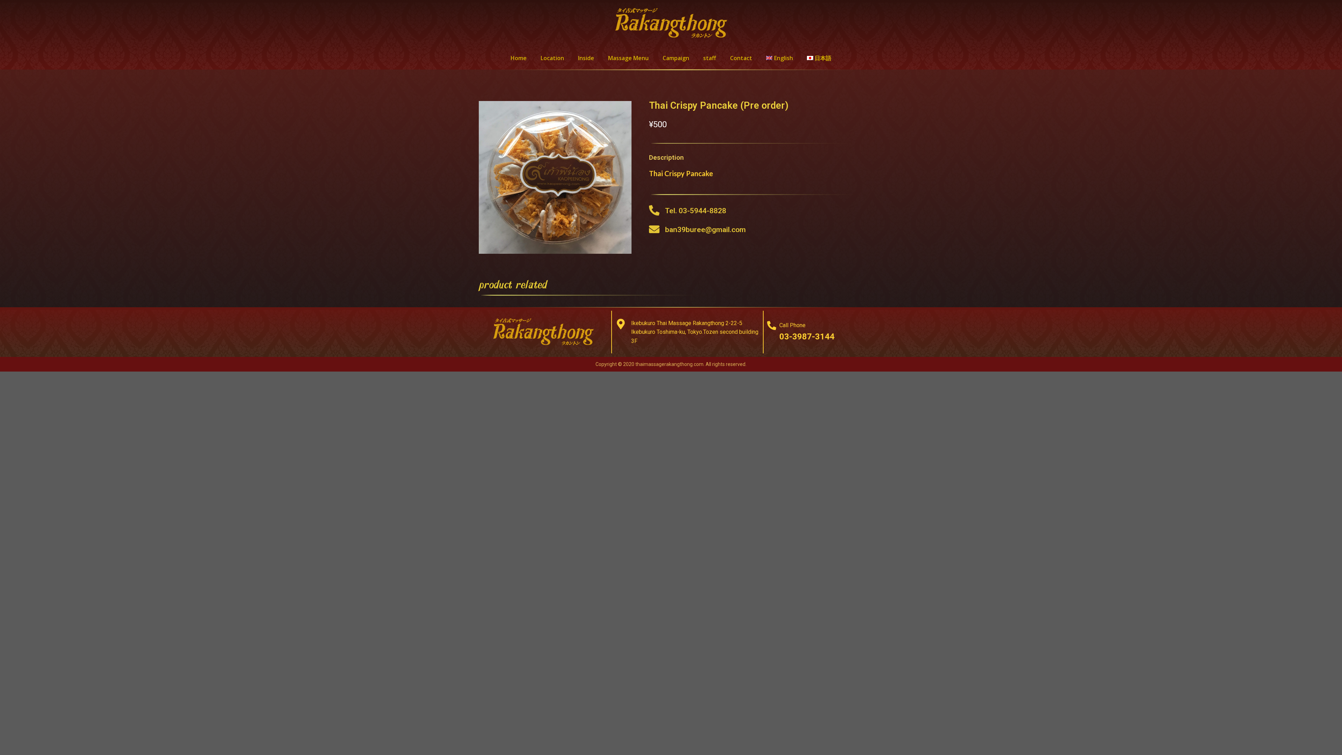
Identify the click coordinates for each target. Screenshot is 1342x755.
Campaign (676, 58)
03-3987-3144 (807, 336)
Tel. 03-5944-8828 (695, 211)
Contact (741, 58)
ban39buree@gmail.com (705, 229)
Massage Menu (628, 58)
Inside (586, 58)
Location (552, 58)
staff (709, 58)
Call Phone (792, 325)
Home (519, 58)
